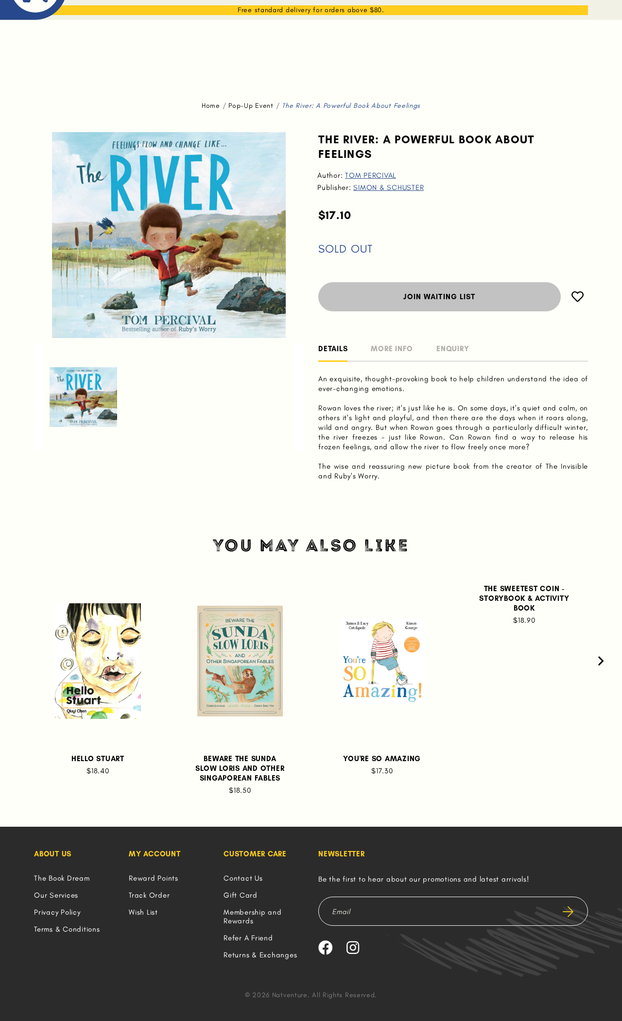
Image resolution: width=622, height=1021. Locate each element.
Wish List (143, 912)
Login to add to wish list (577, 296)
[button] (39, 396)
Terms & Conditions (67, 929)
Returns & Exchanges (260, 955)
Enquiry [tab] (452, 348)
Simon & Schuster (388, 187)
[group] (83, 396)
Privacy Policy (57, 912)
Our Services (56, 895)
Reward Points (153, 878)
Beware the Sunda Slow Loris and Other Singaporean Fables (239, 768)
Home (211, 106)
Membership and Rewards (253, 916)
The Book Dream (62, 878)
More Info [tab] (392, 348)
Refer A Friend (248, 938)
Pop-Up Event (250, 106)
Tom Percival (370, 175)
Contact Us (243, 878)
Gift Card (241, 895)
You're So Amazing (382, 758)
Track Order (149, 895)
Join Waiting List (439, 296)
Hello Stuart (97, 758)
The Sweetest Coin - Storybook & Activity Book (524, 598)
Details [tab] (332, 348)
